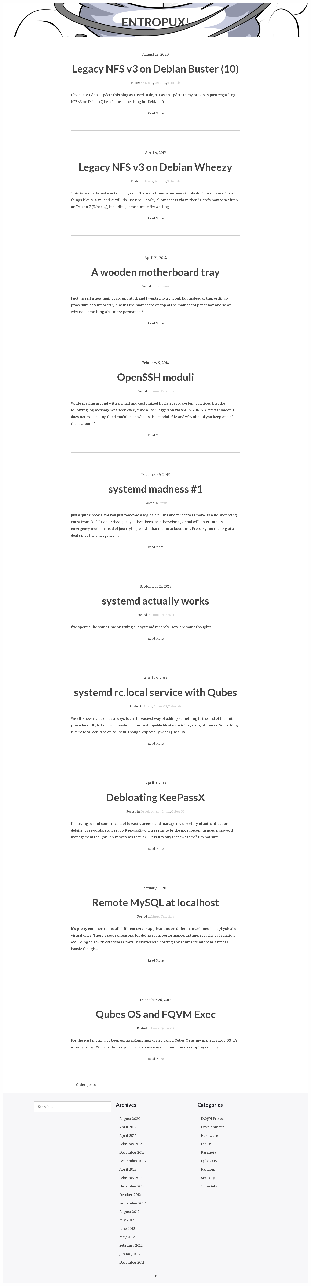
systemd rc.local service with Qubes (155, 692)
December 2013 (132, 1152)
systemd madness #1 (155, 489)
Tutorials (173, 83)
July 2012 (126, 1220)
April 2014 (127, 1135)
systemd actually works (155, 601)
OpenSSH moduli (155, 377)
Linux (149, 83)
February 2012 (131, 1245)
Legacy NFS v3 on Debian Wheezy (155, 167)
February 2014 (131, 1144)
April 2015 (127, 1127)
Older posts (86, 1084)
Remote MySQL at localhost (155, 902)
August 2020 (129, 1118)
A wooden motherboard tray (155, 272)
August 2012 (129, 1211)
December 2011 (131, 1262)
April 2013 (127, 1169)
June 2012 (127, 1228)
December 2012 (132, 1186)
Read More (156, 113)
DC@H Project (213, 1118)
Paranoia (167, 391)
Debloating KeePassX (155, 797)
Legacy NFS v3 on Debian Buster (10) (155, 69)
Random (208, 1169)
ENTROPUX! (155, 22)
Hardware (162, 286)
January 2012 (130, 1254)
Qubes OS (160, 706)
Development (150, 811)
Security (160, 83)
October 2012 (130, 1195)
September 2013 (132, 1161)
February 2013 (131, 1178)
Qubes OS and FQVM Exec (156, 1014)
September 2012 (132, 1203)
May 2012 (127, 1237)
